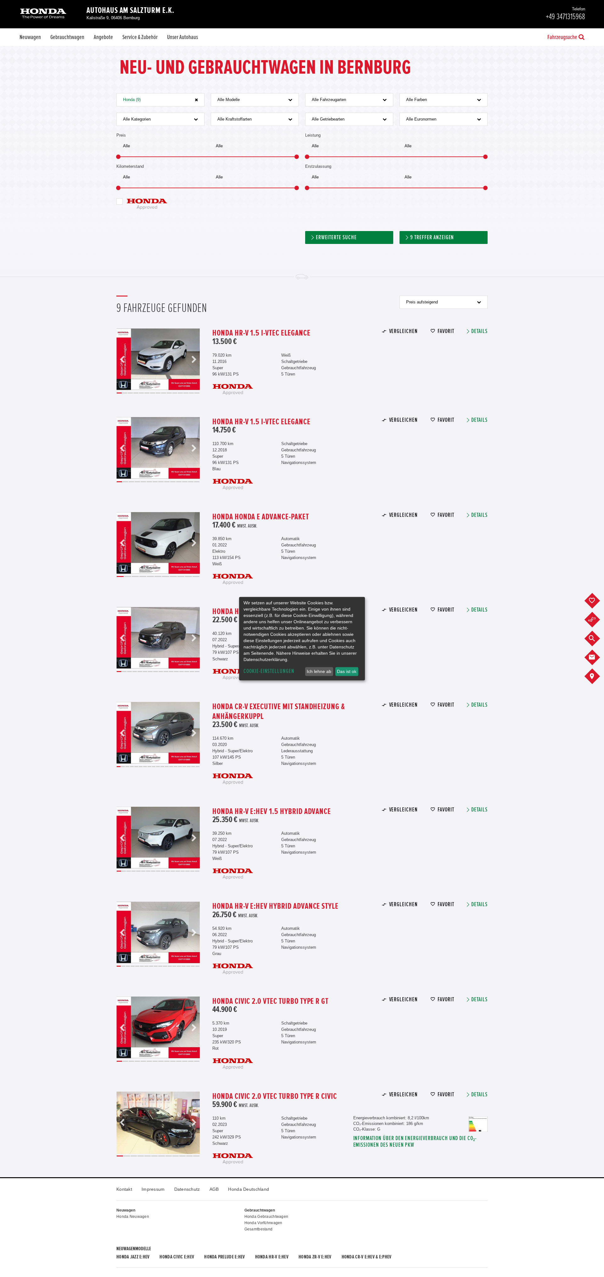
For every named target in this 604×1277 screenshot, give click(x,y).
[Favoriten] (597, 601)
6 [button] (149, 481)
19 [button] (197, 766)
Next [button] (194, 359)
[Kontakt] (597, 657)
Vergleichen (403, 331)
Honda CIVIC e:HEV (176, 1256)
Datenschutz (187, 1189)
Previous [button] (122, 359)
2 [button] (125, 481)
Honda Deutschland (248, 1189)
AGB (214, 1189)
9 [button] (167, 481)
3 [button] (131, 481)
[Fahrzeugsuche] (597, 639)
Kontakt (124, 1189)
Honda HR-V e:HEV (271, 1256)
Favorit (446, 331)
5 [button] (143, 481)
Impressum (153, 1189)
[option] (158, 359)
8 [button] (161, 481)
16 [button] (197, 671)
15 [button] (192, 671)
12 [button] (184, 481)
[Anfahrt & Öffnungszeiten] (597, 676)
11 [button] (179, 481)
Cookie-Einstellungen (268, 671)
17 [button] (189, 766)
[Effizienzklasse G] (478, 1119)
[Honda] (43, 14)
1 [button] (119, 481)
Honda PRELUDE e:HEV (224, 1256)
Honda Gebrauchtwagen (266, 1216)
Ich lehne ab (319, 671)
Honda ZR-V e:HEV (315, 1256)
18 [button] (193, 766)
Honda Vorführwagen (263, 1223)
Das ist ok (346, 671)
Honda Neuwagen (132, 1216)
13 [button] (190, 481)
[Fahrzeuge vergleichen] (597, 620)
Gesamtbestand (258, 1229)
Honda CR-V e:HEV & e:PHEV (367, 1256)
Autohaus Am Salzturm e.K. (130, 10)
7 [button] (155, 481)
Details (479, 331)
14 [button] (196, 481)
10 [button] (173, 481)
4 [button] (137, 481)
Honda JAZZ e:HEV (132, 1256)
